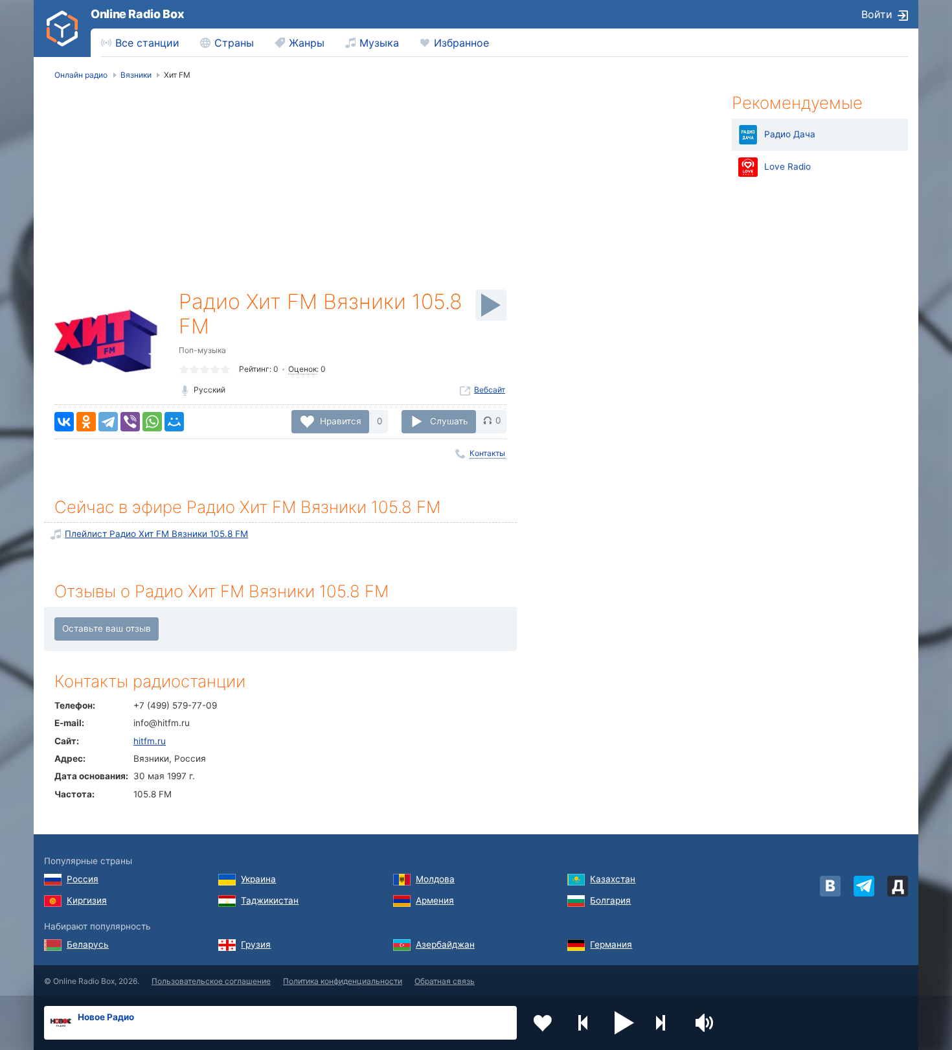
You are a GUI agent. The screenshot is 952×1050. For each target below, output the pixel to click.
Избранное (461, 42)
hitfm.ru (149, 741)
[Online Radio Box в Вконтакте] (830, 886)
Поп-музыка (202, 350)
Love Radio (787, 166)
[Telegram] (108, 421)
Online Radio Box (137, 14)
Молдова (435, 879)
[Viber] (130, 421)
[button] (624, 1022)
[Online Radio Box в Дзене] (897, 886)
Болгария (610, 900)
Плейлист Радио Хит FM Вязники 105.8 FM (156, 534)
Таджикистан (270, 900)
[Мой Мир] (174, 421)
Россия (82, 879)
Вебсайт (489, 389)
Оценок (302, 369)
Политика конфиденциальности (342, 981)
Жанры (306, 42)
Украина (258, 879)
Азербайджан (445, 944)
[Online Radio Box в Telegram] (864, 886)
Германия (611, 944)
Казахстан (612, 879)
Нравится (340, 420)
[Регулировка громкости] (706, 1022)
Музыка (379, 42)
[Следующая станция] (665, 1022)
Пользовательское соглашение (211, 981)
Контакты (487, 453)
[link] (62, 28)
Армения (435, 900)
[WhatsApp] (152, 421)
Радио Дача (789, 134)
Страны (234, 42)
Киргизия (87, 900)
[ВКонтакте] (64, 421)
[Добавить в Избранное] (542, 1022)
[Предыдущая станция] (583, 1022)
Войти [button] (876, 14)
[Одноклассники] (86, 421)
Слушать (449, 420)
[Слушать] (490, 305)
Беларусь (88, 944)
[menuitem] (140, 43)
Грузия (256, 944)
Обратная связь (444, 981)
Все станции (147, 42)
